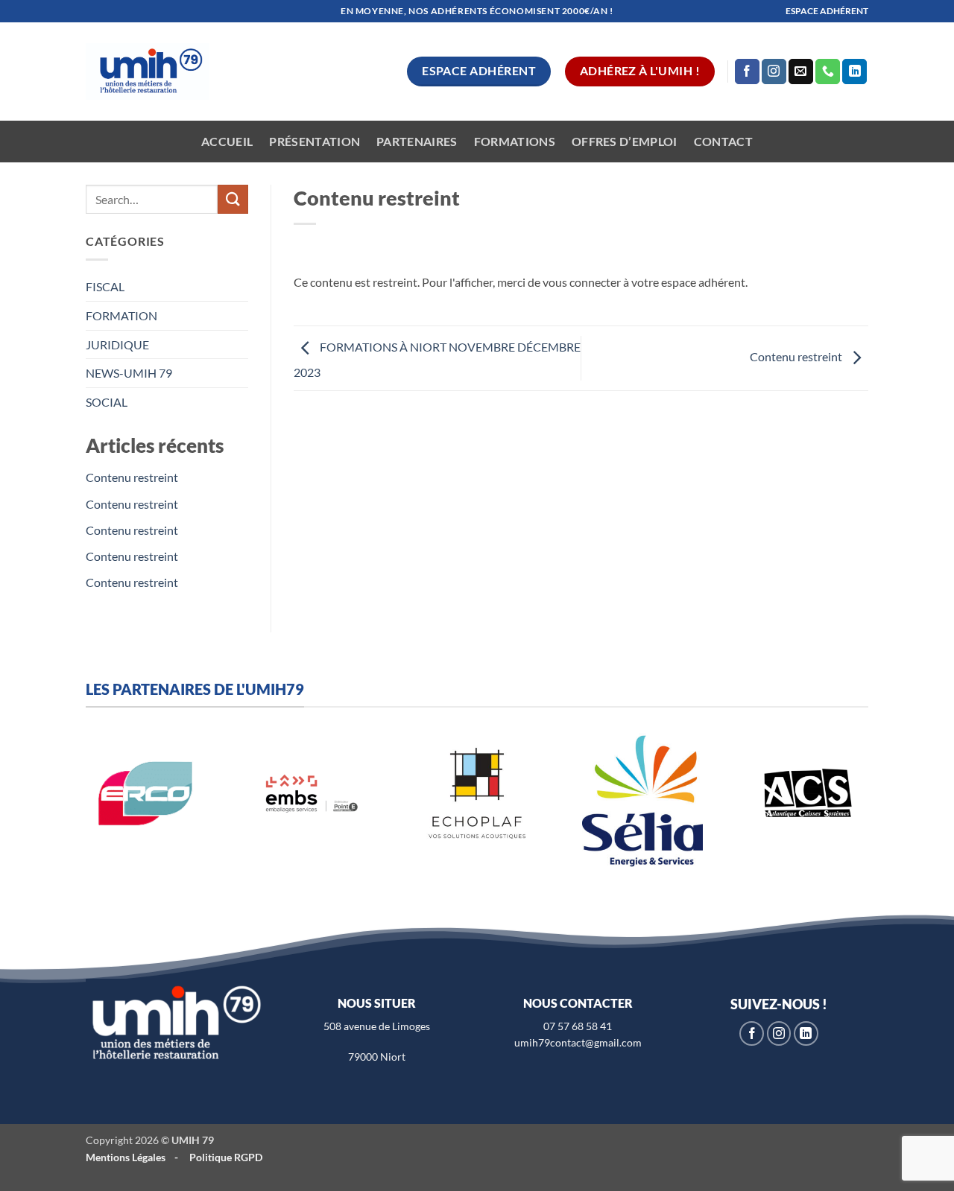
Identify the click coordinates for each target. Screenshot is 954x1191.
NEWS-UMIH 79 (129, 373)
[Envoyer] (232, 199)
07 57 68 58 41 (577, 1026)
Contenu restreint (132, 477)
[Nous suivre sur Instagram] (774, 71)
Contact (723, 141)
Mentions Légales (125, 1157)
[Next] (882, 809)
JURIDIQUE (117, 344)
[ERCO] (146, 793)
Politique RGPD (225, 1157)
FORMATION (121, 315)
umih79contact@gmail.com (578, 1042)
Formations (514, 141)
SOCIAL (106, 402)
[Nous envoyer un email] (801, 71)
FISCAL (105, 286)
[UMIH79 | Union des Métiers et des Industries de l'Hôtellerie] (147, 72)
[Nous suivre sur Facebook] (747, 71)
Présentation (314, 141)
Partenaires (417, 141)
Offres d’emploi (624, 141)
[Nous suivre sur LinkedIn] (854, 71)
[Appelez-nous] (827, 71)
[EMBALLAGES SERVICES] (311, 793)
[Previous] (71, 809)
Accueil (227, 141)
